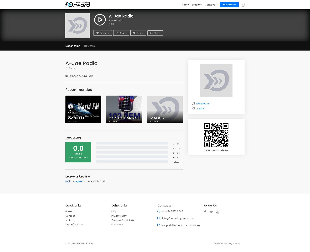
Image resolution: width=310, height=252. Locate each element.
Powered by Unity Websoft (227, 243)
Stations (197, 4)
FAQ (113, 211)
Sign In (243, 5)
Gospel (200, 108)
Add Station (229, 4)
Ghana (72, 68)
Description (72, 46)
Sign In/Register (74, 224)
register (79, 181)
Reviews (89, 46)
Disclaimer (117, 224)
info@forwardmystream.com (178, 218)
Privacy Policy (119, 216)
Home (185, 4)
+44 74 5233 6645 (172, 211)
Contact (210, 4)
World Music (203, 103)
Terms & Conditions (122, 220)
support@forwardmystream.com (181, 225)
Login (68, 181)
